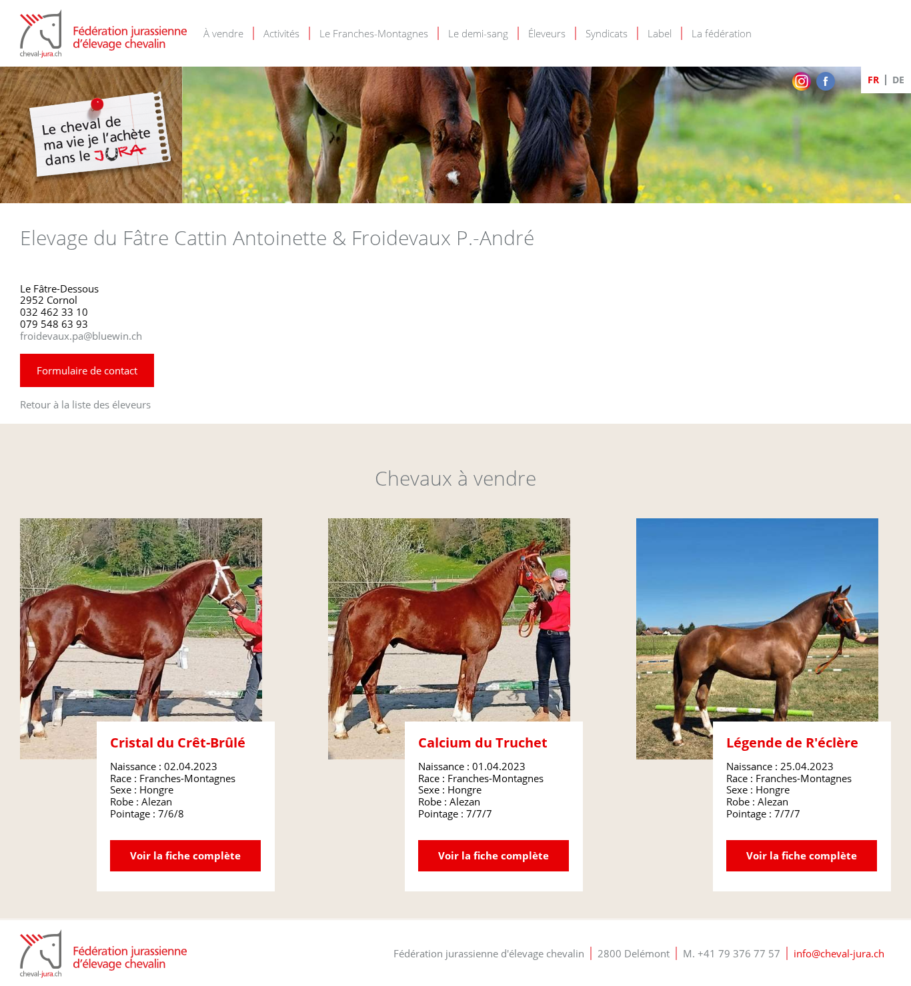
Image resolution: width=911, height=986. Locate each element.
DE (898, 79)
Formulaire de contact (87, 370)
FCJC (103, 953)
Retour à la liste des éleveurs (85, 404)
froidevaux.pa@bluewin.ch (81, 335)
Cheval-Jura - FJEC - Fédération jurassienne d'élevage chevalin (103, 33)
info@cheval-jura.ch (839, 953)
